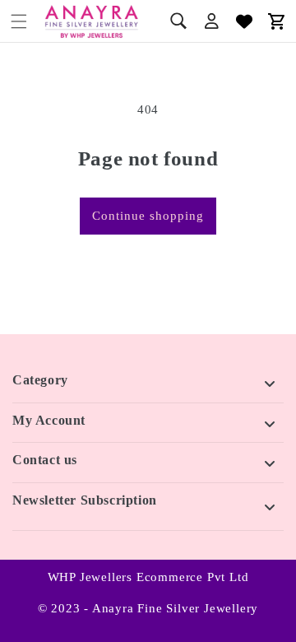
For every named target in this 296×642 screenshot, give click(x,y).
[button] (18, 21)
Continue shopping (148, 215)
